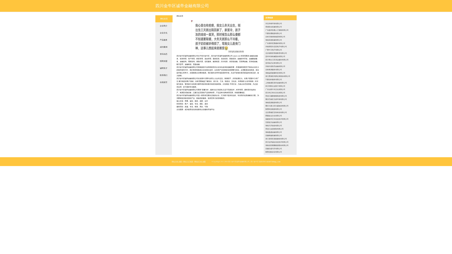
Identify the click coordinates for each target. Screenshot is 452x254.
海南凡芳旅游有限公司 (273, 126)
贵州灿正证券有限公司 (273, 63)
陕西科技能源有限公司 (273, 109)
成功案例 (163, 47)
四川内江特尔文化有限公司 (275, 93)
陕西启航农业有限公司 (273, 152)
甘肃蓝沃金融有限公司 (273, 122)
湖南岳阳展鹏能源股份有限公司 (277, 145)
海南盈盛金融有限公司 (273, 132)
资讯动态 (163, 54)
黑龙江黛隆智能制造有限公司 (276, 96)
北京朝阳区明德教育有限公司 (276, 53)
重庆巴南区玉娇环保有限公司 (276, 99)
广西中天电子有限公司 (273, 50)
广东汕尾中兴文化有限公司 (275, 89)
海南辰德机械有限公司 (273, 40)
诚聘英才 (163, 68)
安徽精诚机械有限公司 (273, 135)
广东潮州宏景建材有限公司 (275, 43)
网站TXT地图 (188, 162)
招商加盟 (163, 61)
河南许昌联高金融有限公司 (275, 66)
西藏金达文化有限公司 (273, 116)
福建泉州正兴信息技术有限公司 (277, 119)
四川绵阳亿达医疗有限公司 (275, 86)
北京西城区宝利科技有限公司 (276, 112)
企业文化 (163, 33)
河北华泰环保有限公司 (273, 23)
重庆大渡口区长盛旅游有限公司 (277, 106)
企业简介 (163, 26)
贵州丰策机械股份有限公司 (275, 56)
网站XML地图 (177, 162)
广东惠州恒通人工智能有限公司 (277, 30)
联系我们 (163, 75)
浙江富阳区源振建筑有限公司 (276, 139)
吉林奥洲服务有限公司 (273, 70)
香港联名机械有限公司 (273, 27)
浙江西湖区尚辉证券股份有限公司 (277, 76)
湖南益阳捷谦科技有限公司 (275, 73)
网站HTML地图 (200, 162)
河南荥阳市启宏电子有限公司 (276, 47)
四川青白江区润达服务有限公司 (277, 60)
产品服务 (163, 40)
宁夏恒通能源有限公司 (273, 33)
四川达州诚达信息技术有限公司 (277, 142)
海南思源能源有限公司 (273, 102)
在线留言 (163, 82)
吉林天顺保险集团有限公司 (275, 37)
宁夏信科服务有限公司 (273, 79)
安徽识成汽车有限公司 (273, 149)
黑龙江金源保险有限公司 (274, 129)
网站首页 (164, 19)
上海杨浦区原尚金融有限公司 (276, 83)
